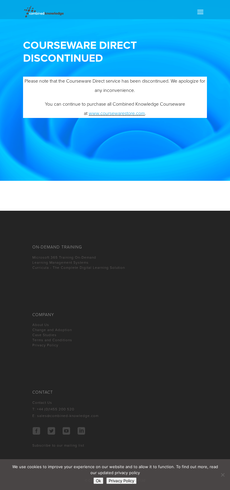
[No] (223, 475)
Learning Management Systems (60, 262)
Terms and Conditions (52, 340)
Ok (98, 480)
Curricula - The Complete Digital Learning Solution (78, 268)
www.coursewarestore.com (117, 113)
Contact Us (42, 403)
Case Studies (44, 335)
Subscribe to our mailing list (58, 445)
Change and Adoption (52, 330)
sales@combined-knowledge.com (68, 416)
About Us (40, 325)
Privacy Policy (45, 345)
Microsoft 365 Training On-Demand (64, 257)
